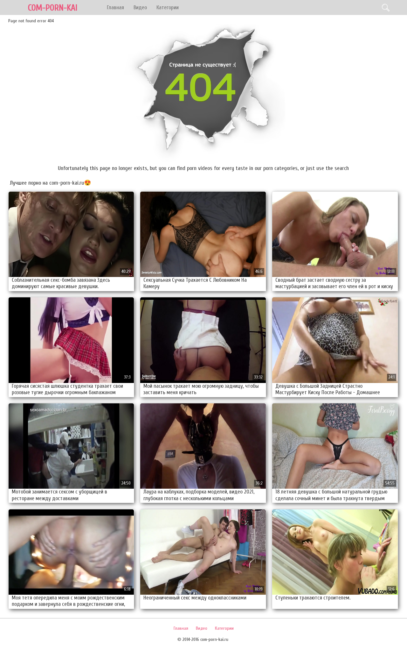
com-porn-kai (52, 8)
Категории (167, 7)
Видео (140, 7)
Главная (115, 7)
